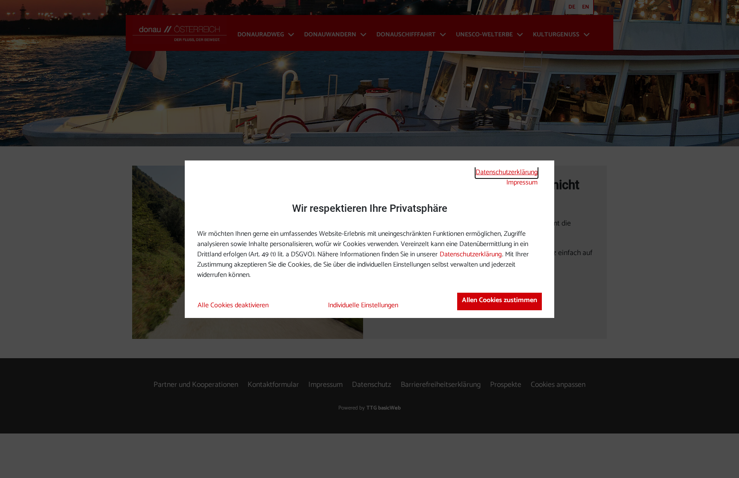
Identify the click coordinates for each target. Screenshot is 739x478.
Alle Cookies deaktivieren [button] (233, 305)
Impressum (522, 182)
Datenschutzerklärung (507, 172)
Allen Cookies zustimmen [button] (499, 300)
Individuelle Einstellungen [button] (363, 305)
